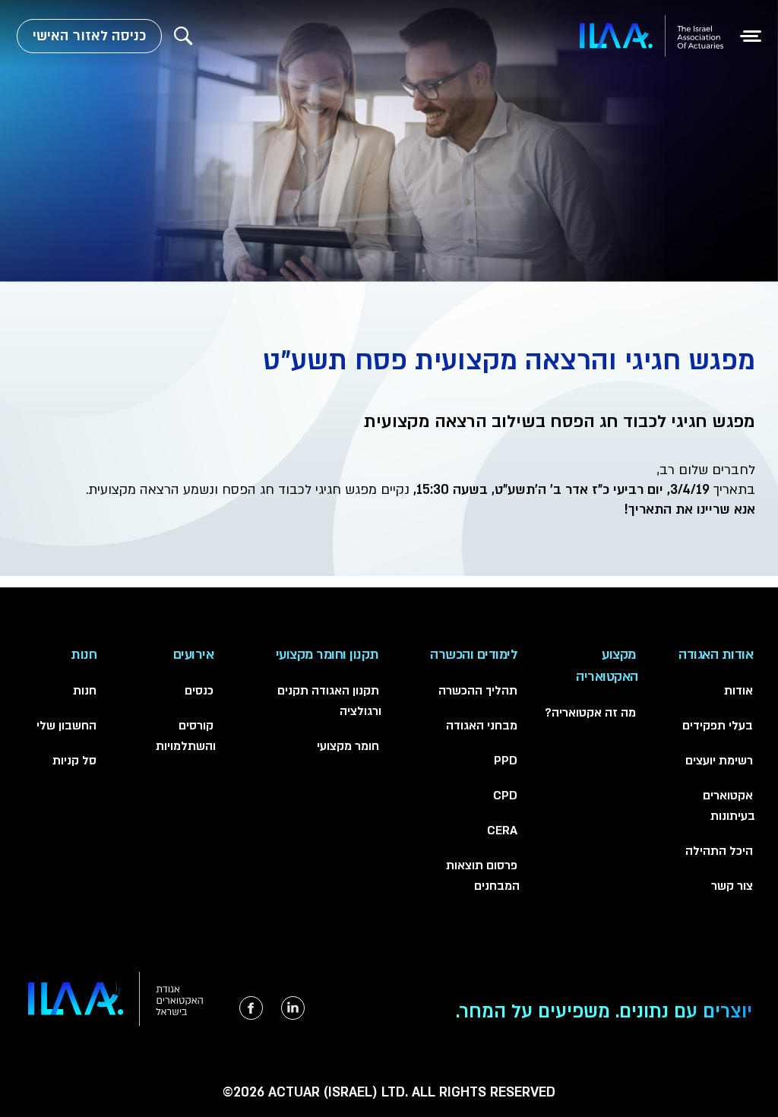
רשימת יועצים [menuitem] (719, 760)
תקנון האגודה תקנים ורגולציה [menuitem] (329, 701)
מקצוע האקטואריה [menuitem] (607, 665)
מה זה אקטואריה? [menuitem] (590, 712)
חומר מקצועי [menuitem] (348, 746)
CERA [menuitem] (502, 830)
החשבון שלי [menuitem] (66, 725)
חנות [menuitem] (83, 654)
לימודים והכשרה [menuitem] (473, 654)
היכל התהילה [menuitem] (719, 851)
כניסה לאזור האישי (89, 36)
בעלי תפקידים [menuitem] (717, 725)
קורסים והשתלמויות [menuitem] (186, 736)
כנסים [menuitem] (199, 690)
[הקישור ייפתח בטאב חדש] (293, 1008)
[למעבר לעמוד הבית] (651, 36)
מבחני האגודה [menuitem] (481, 725)
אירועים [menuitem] (193, 654)
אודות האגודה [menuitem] (715, 654)
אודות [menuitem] (738, 690)
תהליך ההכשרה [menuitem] (477, 690)
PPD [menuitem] (505, 760)
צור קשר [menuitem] (732, 886)
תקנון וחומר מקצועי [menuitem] (327, 654)
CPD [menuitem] (505, 795)
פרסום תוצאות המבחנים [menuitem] (483, 875)
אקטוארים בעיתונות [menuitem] (729, 805)
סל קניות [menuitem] (74, 760)
